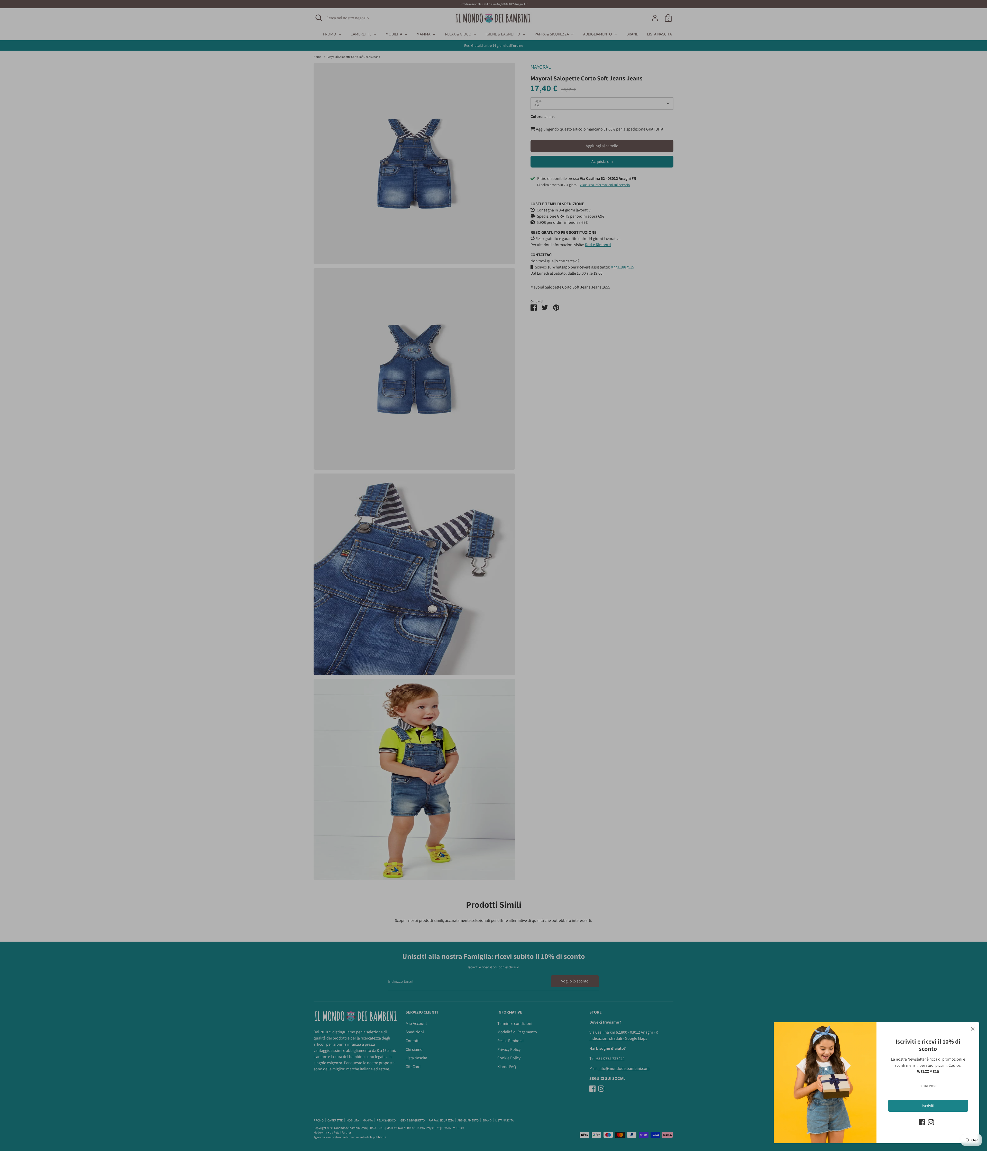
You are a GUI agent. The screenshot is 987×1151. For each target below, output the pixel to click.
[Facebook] (922, 1122)
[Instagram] (931, 1122)
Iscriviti (928, 1105)
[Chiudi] (972, 1029)
